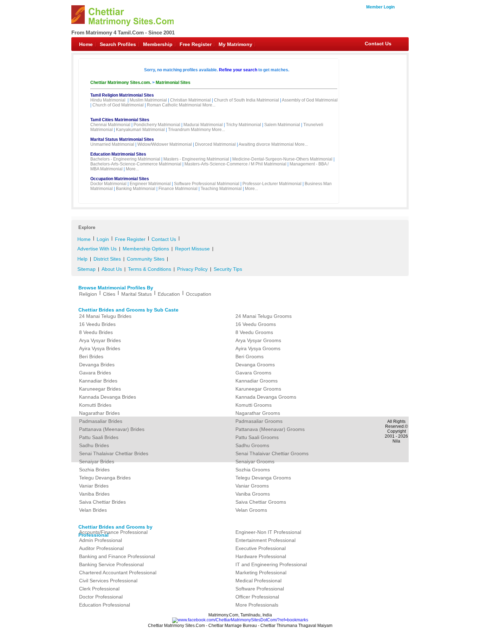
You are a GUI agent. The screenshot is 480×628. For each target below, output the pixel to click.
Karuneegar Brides (100, 389)
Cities (109, 294)
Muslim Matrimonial (148, 100)
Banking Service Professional (111, 564)
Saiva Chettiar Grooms (260, 502)
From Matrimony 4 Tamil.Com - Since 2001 (123, 32)
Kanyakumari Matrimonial (140, 129)
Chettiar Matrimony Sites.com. (121, 82)
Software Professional (259, 588)
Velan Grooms (251, 510)
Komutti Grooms (253, 405)
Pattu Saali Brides (98, 437)
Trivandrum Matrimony (189, 129)
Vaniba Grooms (252, 494)
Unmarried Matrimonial (112, 144)
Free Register (196, 44)
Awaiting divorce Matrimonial (266, 144)
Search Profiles (118, 44)
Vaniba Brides (94, 494)
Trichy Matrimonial (243, 124)
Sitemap (86, 269)
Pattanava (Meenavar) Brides (111, 429)
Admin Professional (100, 540)
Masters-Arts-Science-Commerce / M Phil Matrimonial (235, 164)
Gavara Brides (95, 372)
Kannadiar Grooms (256, 381)
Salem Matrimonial (282, 124)
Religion (88, 294)
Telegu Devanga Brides (105, 477)
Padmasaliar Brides (100, 421)
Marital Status (136, 294)
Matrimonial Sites (173, 82)
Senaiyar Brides (96, 461)
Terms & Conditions (149, 269)
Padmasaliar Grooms (259, 421)
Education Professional (104, 605)
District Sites (107, 259)
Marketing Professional (260, 572)
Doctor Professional (101, 597)
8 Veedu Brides (96, 332)
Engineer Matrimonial (150, 183)
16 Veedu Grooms (255, 324)
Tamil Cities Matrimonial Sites (119, 119)
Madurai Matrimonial (203, 124)
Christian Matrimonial (190, 100)
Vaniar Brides (94, 486)
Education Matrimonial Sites (118, 154)
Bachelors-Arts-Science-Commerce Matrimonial (135, 164)
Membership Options (146, 248)
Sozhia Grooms (252, 469)
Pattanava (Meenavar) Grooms (270, 429)
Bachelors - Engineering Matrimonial (125, 159)
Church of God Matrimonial (118, 105)
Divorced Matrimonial (215, 144)
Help (82, 259)
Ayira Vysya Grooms (257, 348)
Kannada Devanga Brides (107, 397)
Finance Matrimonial (177, 188)
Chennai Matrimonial (110, 124)
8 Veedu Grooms (254, 332)
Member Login (380, 7)
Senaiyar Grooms (254, 461)
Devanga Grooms (255, 364)
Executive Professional (260, 548)
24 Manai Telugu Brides (105, 316)
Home (86, 44)
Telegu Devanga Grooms (263, 477)
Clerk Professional (99, 588)
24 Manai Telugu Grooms (263, 316)
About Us (112, 269)
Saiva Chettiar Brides (102, 502)
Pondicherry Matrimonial (157, 124)
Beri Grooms (249, 356)
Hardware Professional (260, 556)
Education (169, 294)
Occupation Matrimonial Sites (119, 178)
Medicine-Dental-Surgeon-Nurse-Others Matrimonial (282, 159)
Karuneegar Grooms (258, 389)
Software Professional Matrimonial (206, 183)
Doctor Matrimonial (108, 183)
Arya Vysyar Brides (100, 340)
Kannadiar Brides (98, 381)
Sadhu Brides (94, 445)
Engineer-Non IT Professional (268, 532)
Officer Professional (257, 597)
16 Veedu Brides (97, 324)
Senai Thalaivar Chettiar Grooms (272, 453)
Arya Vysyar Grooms (258, 340)
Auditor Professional (101, 548)
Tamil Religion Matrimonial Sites (122, 95)
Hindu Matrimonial (107, 100)
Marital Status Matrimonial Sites (122, 139)
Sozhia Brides (94, 469)
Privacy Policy (192, 269)
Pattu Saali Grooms (257, 437)
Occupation (198, 294)
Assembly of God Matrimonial (310, 100)
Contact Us (378, 43)
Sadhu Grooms (252, 445)
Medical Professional (258, 580)
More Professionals (256, 605)
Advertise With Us (97, 248)
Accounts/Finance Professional (113, 532)
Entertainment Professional (265, 540)
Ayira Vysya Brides (99, 348)
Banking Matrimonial (135, 188)
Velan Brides (93, 510)
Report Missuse (192, 248)
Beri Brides (91, 356)
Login (103, 239)
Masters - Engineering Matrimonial (196, 159)
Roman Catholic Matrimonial (174, 105)
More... (208, 105)
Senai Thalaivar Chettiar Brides (113, 453)
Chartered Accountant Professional (117, 572)
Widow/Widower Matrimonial (164, 144)
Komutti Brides (95, 405)
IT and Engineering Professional (271, 564)
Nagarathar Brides (99, 413)
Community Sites (145, 259)
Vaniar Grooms (252, 486)
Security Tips (228, 269)
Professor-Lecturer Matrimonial (271, 183)
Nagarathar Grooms (257, 413)
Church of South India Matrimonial (246, 100)
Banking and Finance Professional (117, 556)
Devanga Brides (97, 364)
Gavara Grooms (253, 372)
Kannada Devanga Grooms (265, 397)
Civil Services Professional (108, 580)
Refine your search (238, 69)
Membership (158, 44)
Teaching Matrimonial (221, 188)
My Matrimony (235, 44)
